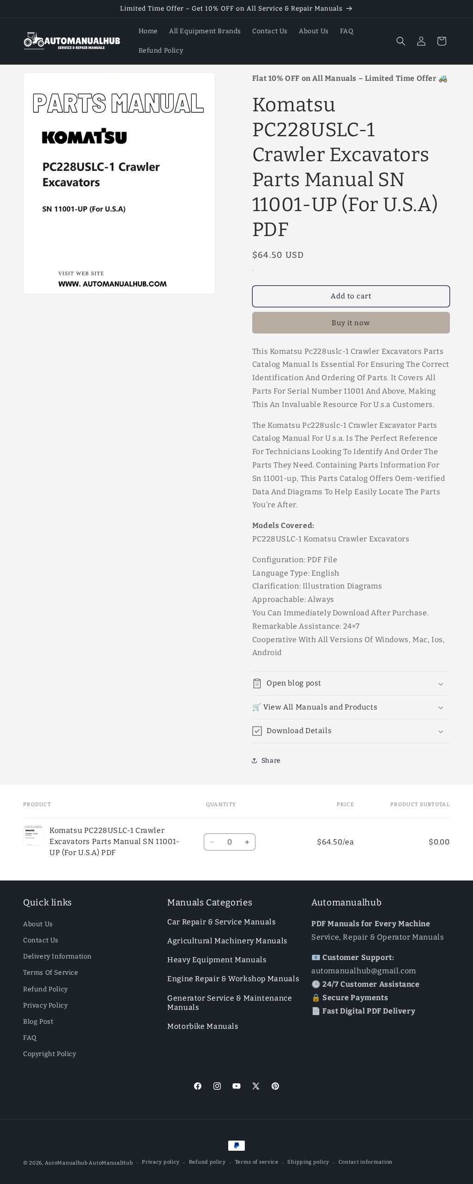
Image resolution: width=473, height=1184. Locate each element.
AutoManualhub (66, 1163)
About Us (38, 924)
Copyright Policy (49, 1054)
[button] (401, 41)
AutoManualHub (111, 1163)
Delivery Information (57, 956)
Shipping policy (308, 1162)
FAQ (30, 1038)
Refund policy (207, 1162)
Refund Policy (45, 989)
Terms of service (257, 1162)
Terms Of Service (51, 973)
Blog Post (38, 1022)
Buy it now (351, 323)
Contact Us (41, 940)
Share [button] (271, 761)
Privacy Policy (45, 1005)
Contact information (366, 1162)
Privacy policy (161, 1162)
